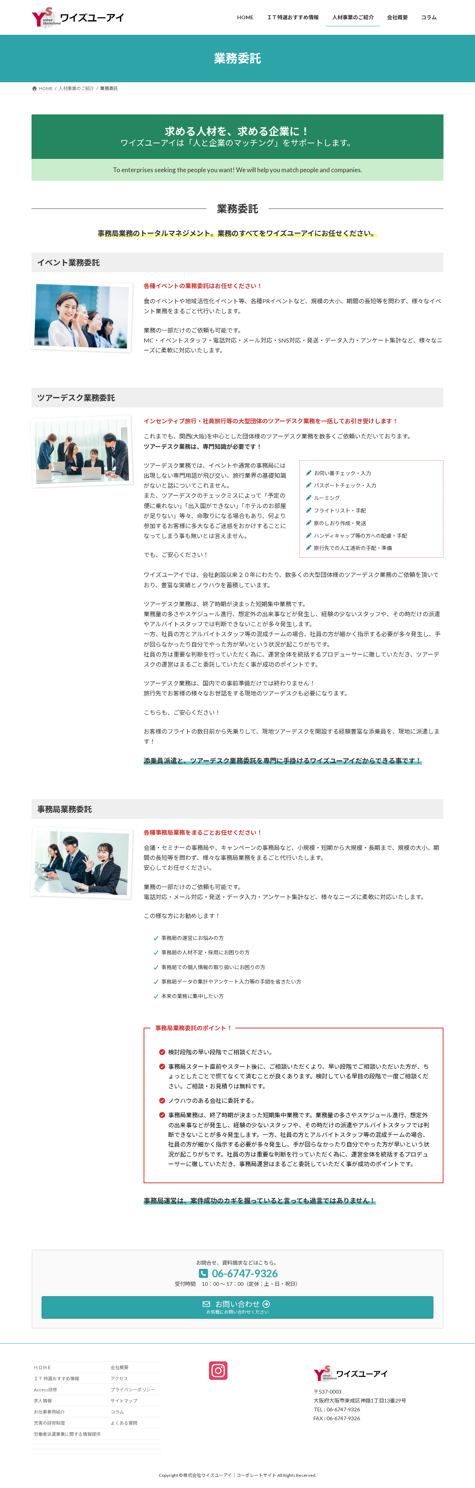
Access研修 (45, 1389)
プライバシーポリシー (133, 1389)
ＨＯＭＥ (43, 1367)
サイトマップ (124, 1401)
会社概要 (119, 1367)
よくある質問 (124, 1423)
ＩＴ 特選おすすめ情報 (56, 1378)
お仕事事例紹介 (49, 1412)
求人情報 (43, 1401)
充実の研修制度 (49, 1423)
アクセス (119, 1378)
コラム (117, 1412)
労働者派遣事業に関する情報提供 (67, 1434)
